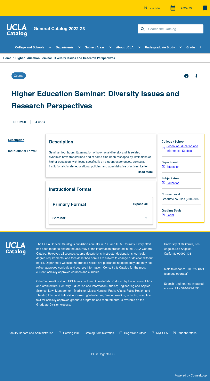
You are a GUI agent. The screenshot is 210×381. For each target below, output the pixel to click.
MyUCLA (162, 333)
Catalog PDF (71, 333)
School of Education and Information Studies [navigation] (182, 148)
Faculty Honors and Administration (31, 333)
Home (7, 58)
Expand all (140, 204)
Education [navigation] (173, 167)
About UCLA (125, 47)
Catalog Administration (99, 333)
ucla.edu (154, 8)
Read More (145, 172)
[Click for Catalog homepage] (17, 31)
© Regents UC (105, 354)
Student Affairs (187, 333)
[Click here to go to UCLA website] (15, 249)
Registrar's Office (135, 333)
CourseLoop (199, 375)
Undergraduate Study (160, 47)
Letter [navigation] (170, 215)
